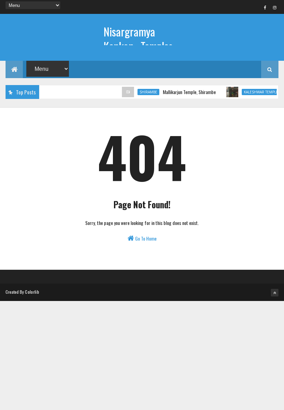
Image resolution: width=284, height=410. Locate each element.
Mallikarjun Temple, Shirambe (186, 91)
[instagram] (274, 7)
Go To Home (145, 238)
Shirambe (145, 92)
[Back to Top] (274, 292)
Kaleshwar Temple (258, 92)
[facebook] (265, 7)
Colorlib (32, 292)
